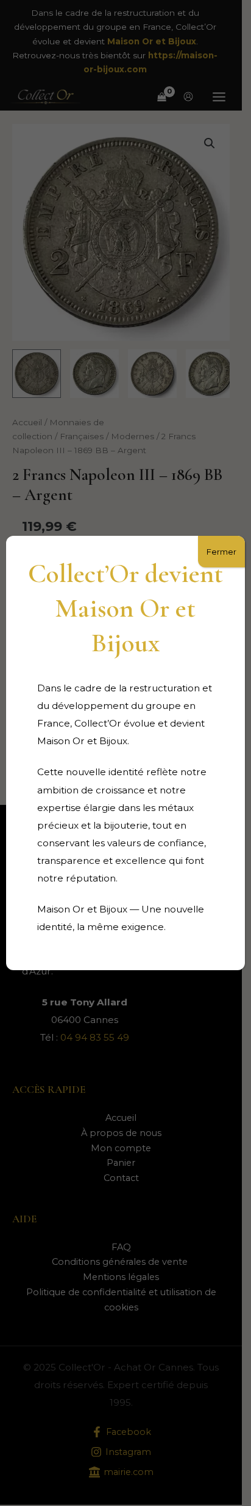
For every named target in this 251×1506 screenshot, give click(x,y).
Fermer (221, 551)
